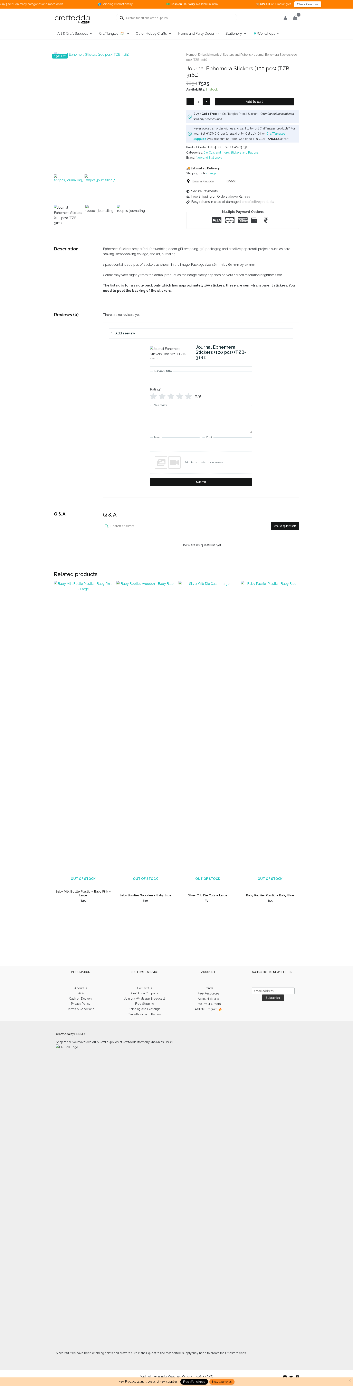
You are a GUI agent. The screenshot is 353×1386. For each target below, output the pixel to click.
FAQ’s (81, 993)
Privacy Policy (80, 1003)
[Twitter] (291, 1377)
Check (231, 181)
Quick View (83, 883)
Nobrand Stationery (209, 157)
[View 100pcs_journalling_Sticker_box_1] (131, 219)
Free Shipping (144, 1003)
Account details (208, 998)
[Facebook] (285, 1377)
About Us (80, 988)
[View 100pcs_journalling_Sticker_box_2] (99, 219)
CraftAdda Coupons (144, 993)
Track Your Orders (208, 1003)
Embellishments (208, 54)
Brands (208, 988)
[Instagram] (297, 1377)
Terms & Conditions (80, 1009)
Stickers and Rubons (237, 54)
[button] (90, 33)
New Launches (222, 1381)
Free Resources (208, 993)
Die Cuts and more (216, 152)
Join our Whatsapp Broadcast (144, 998)
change (211, 173)
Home (190, 54)
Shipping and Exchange (145, 1009)
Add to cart (254, 102)
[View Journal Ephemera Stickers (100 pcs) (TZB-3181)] (68, 219)
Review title (163, 371)
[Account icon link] (285, 18)
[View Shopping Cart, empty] (295, 18)
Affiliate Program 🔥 (208, 1009)
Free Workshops (194, 1381)
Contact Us (144, 988)
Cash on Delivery (81, 998)
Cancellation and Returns (144, 1014)
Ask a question (285, 526)
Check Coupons (277, 4)
